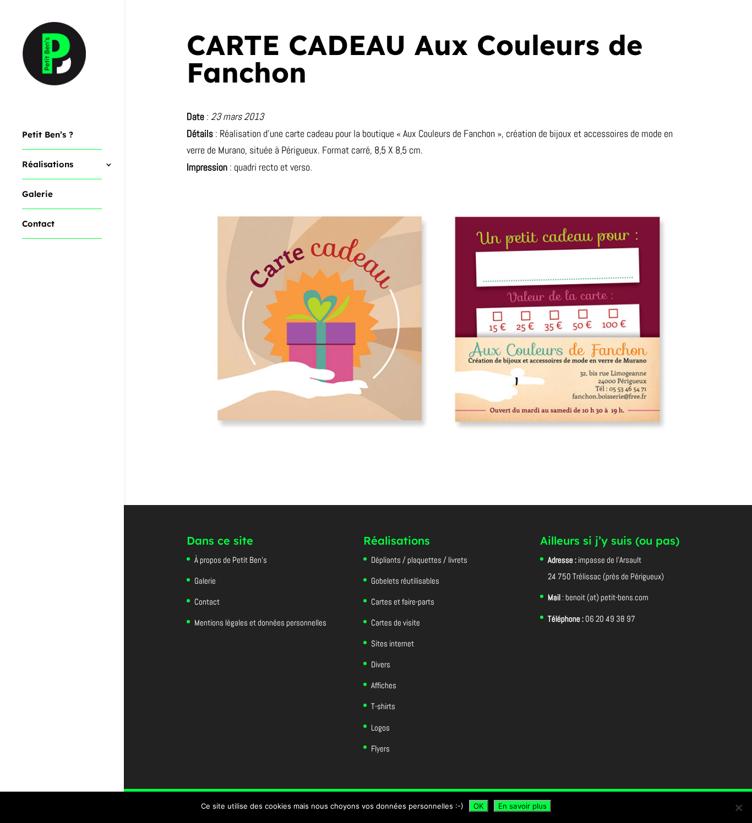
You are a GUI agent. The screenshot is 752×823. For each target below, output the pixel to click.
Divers (380, 664)
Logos (380, 727)
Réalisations (47, 165)
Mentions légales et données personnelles (260, 622)
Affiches (383, 685)
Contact (38, 224)
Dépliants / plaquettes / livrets (419, 560)
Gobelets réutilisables (405, 580)
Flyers (380, 748)
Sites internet (392, 643)
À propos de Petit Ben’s (230, 560)
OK (478, 806)
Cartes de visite (395, 622)
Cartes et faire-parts (402, 601)
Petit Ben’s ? (47, 135)
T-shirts (383, 706)
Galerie (37, 194)
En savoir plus (522, 806)
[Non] (738, 807)
